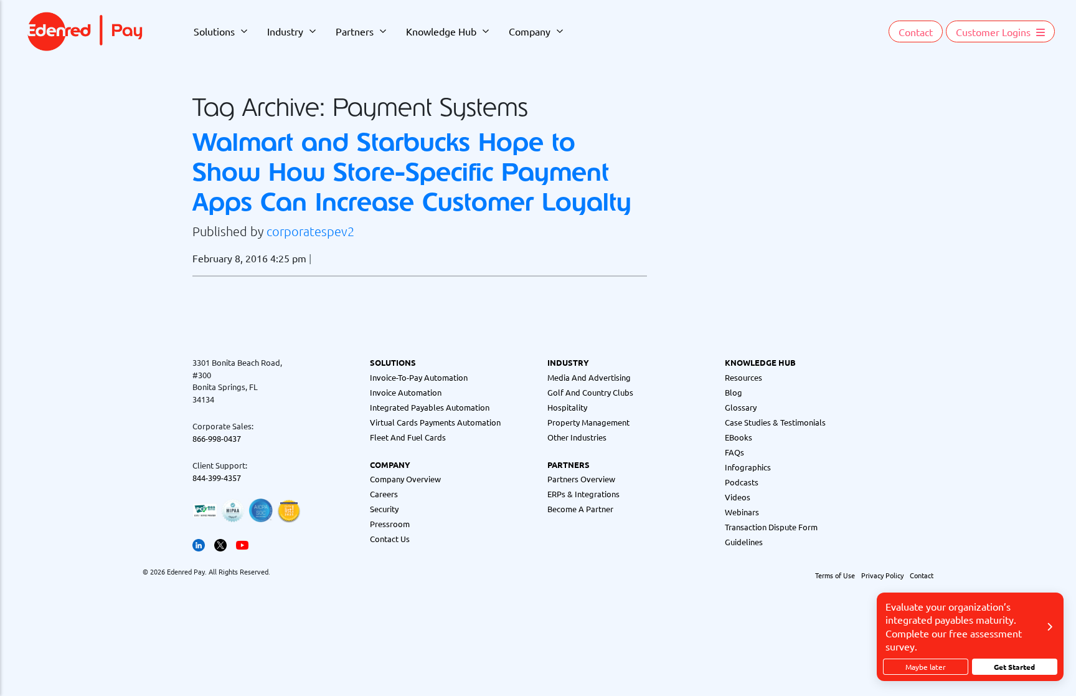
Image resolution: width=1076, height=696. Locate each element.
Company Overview (405, 479)
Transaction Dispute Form (771, 527)
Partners (355, 31)
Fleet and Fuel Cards (408, 437)
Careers (384, 494)
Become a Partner (580, 508)
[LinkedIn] (198, 543)
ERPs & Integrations (583, 494)
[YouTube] (242, 543)
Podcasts (741, 482)
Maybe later (925, 667)
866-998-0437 (216, 438)
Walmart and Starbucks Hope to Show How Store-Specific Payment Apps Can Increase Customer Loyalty (411, 171)
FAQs (734, 452)
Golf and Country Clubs (590, 392)
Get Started (1014, 667)
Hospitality (567, 407)
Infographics (748, 467)
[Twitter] (220, 543)
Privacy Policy (882, 575)
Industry (285, 31)
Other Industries (576, 437)
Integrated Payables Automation (429, 407)
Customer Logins (994, 32)
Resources (743, 377)
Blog (733, 392)
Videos (737, 497)
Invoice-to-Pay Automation (419, 377)
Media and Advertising (589, 377)
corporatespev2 (310, 231)
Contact (916, 32)
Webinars (742, 512)
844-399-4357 (216, 477)
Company (529, 31)
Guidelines (744, 541)
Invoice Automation (405, 392)
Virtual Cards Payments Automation (435, 422)
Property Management (588, 422)
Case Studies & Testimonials (775, 422)
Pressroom (390, 523)
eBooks (738, 437)
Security (384, 508)
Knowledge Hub (441, 31)
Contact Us (390, 538)
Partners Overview (581, 479)
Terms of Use (835, 575)
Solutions (214, 31)
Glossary (741, 407)
